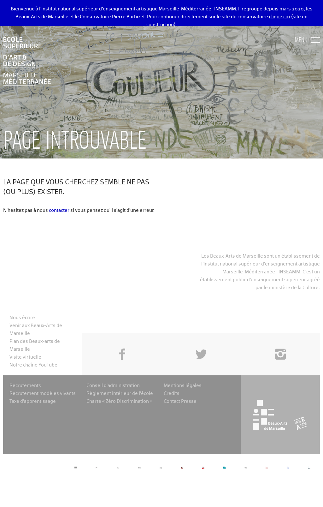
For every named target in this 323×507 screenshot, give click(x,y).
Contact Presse (180, 401)
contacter (59, 210)
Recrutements (25, 385)
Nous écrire (22, 317)
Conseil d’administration (113, 385)
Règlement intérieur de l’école (119, 393)
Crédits (171, 393)
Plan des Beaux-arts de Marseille (34, 345)
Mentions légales (183, 385)
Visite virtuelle (25, 357)
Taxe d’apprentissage (32, 401)
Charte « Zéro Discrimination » (119, 401)
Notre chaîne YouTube (33, 365)
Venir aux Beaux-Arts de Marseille (35, 329)
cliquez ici (279, 17)
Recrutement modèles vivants (42, 393)
